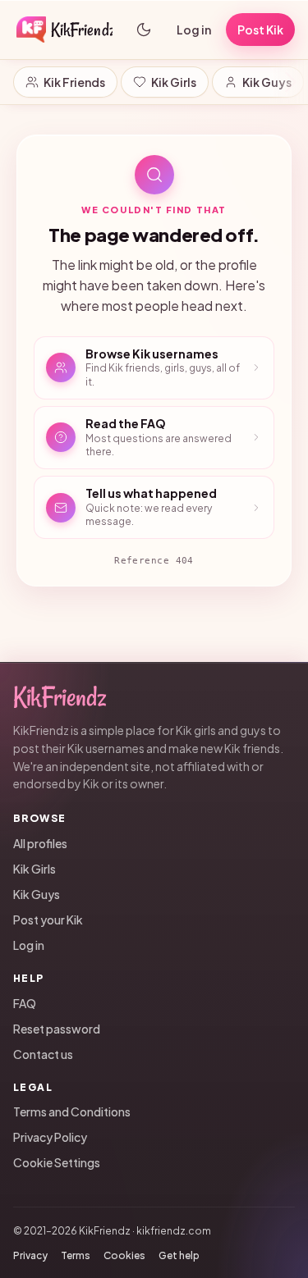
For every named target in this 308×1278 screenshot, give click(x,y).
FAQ (24, 1003)
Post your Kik (48, 919)
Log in (194, 29)
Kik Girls (173, 82)
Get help (179, 1255)
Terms (75, 1255)
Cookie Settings (56, 1162)
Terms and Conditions (72, 1111)
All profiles (40, 843)
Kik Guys (267, 82)
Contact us (43, 1054)
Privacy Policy (50, 1137)
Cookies (124, 1255)
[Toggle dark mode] (144, 29)
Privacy (30, 1255)
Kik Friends (74, 82)
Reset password (56, 1028)
